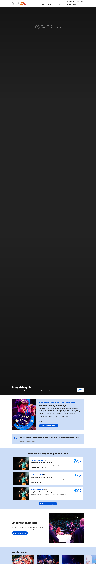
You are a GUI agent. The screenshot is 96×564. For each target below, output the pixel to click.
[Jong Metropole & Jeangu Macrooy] (48, 463)
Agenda (54, 4)
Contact (77, 1)
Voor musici (60, 4)
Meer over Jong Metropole (48, 426)
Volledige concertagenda (48, 504)
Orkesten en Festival (45, 4)
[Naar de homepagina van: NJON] (19, 3)
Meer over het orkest (19, 533)
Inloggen (70, 1)
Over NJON (67, 4)
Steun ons (81, 4)
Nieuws (75, 4)
